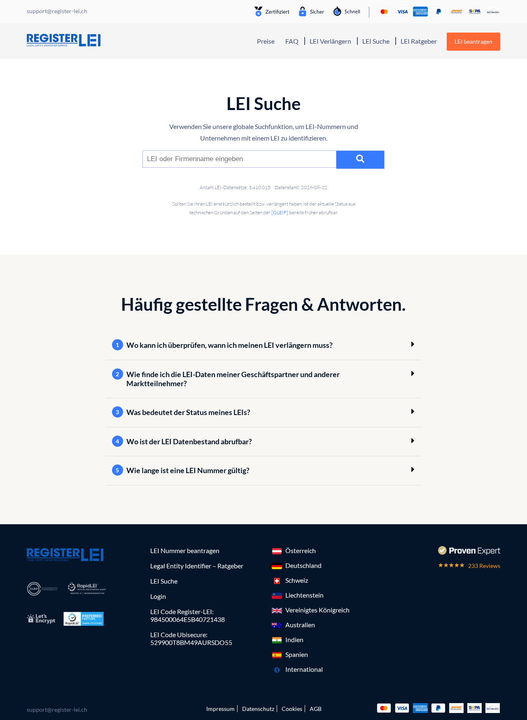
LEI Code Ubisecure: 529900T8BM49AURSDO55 (191, 638)
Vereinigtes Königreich (317, 610)
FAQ (291, 41)
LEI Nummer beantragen (184, 550)
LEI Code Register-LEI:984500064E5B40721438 (187, 615)
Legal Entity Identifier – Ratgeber (196, 566)
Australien (300, 625)
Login (158, 596)
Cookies (292, 708)
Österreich (300, 550)
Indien (294, 639)
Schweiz (296, 580)
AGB (316, 708)
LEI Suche (375, 41)
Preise (266, 41)
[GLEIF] (279, 212)
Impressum (220, 708)
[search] (360, 159)
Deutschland (303, 565)
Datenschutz (258, 708)
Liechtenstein (304, 595)
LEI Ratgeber (419, 41)
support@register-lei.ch (57, 709)
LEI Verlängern (330, 41)
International (304, 669)
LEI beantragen (473, 41)
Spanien (296, 654)
